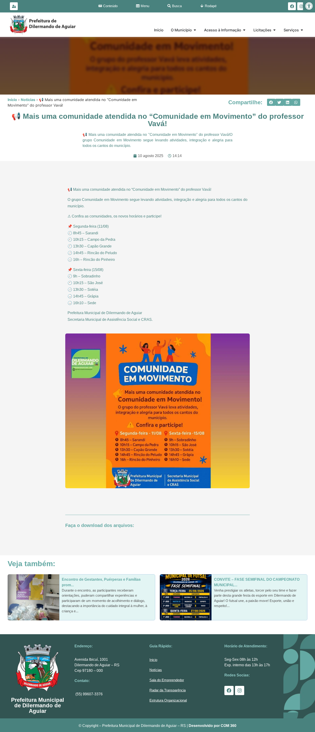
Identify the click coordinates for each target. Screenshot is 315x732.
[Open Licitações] (274, 30)
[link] (309, 6)
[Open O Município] (195, 30)
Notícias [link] (28, 99)
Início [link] (12, 99)
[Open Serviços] (302, 30)
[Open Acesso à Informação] (244, 30)
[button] (271, 102)
